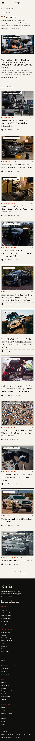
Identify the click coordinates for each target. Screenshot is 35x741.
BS (13, 601)
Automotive (4, 716)
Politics (3, 707)
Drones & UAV (5, 621)
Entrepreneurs (5, 696)
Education (4, 646)
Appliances (4, 671)
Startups (4, 699)
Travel (3, 643)
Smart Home (5, 668)
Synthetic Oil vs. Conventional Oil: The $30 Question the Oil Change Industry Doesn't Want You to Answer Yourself (16, 389)
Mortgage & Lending (7, 691)
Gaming (3, 624)
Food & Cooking (6, 638)
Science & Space (6, 618)
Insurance (4, 688)
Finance (3, 682)
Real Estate (4, 663)
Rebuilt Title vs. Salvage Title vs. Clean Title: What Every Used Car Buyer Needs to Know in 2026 (17, 433)
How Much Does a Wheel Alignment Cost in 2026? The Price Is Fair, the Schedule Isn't (15, 123)
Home (2, 8)
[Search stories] (32, 2)
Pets (2, 649)
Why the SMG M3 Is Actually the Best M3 (17, 560)
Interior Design (5, 674)
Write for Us (16, 734)
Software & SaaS (6, 615)
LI (10, 601)
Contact (8, 734)
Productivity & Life (6, 652)
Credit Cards (5, 685)
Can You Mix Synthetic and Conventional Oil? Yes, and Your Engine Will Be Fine (17, 209)
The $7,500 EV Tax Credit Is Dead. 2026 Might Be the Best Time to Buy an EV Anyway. (16, 477)
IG (6, 601)
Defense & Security (7, 713)
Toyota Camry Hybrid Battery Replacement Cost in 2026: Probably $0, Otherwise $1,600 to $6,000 (16, 63)
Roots (3, 721)
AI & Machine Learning (7, 613)
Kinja (17, 2)
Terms (29, 734)
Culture (3, 635)
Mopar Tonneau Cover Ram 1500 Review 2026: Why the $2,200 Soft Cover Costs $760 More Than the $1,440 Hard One (17, 297)
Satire (3, 724)
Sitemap (18, 737)
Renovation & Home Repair (9, 666)
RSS (17, 601)
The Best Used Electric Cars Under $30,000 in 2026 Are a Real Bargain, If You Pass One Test (16, 253)
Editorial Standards (7, 737)
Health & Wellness (6, 640)
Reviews (3, 718)
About (3, 734)
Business (3, 693)
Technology (4, 610)
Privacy (24, 734)
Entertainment (5, 632)
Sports (3, 710)
